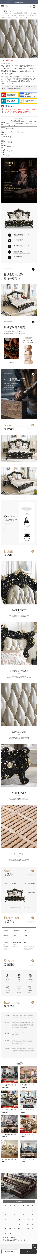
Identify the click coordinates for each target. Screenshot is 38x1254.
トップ (3, 11)
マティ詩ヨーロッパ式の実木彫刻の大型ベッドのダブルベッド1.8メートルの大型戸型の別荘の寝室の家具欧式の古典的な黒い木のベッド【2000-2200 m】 (19, 15)
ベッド (10, 11)
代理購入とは (9, 106)
